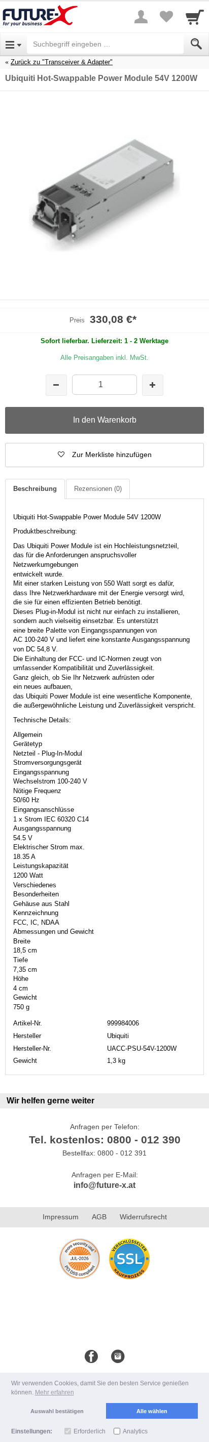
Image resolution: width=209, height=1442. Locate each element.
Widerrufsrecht (143, 1217)
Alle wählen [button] (151, 1411)
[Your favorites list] (166, 16)
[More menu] (141, 16)
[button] (104, 455)
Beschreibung (35, 488)
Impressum (61, 1217)
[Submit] (196, 44)
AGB (99, 1217)
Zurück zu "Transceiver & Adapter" (62, 62)
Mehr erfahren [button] (54, 1392)
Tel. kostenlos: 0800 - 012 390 (105, 1139)
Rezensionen (98, 488)
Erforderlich (90, 1431)
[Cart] (195, 16)
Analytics (135, 1431)
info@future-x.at (104, 1185)
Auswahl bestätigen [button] (57, 1411)
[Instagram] (117, 1357)
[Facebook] (91, 1357)
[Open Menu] (13, 44)
